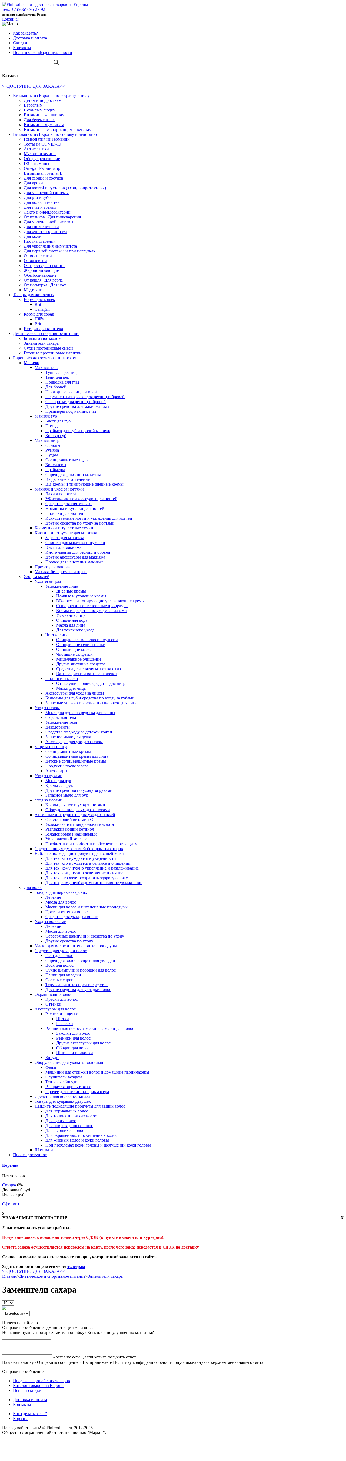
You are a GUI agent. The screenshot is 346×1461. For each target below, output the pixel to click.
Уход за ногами (48, 800)
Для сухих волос (60, 1120)
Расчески (64, 1023)
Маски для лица (71, 688)
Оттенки (53, 1004)
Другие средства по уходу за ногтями (79, 523)
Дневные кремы (71, 591)
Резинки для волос (73, 1038)
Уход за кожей (36, 576)
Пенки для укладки (63, 975)
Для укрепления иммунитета (50, 246)
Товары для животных (33, 294)
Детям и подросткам (42, 100)
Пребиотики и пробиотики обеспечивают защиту (91, 843)
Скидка (9, 1185)
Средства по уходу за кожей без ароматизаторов (79, 848)
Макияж (31, 362)
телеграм (76, 1266)
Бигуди (52, 1057)
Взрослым (33, 105)
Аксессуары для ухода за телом (74, 741)
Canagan (42, 309)
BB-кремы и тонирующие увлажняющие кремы (100, 600)
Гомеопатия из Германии (47, 139)
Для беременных (39, 119)
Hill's (39, 319)
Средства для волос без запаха (62, 1096)
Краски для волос (61, 999)
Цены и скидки (27, 1390)
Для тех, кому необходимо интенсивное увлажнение (93, 882)
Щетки (62, 1018)
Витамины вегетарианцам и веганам (58, 129)
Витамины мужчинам (44, 124)
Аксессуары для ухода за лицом (74, 693)
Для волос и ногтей (42, 202)
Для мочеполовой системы (48, 221)
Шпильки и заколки (74, 1052)
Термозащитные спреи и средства (76, 984)
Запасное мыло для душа (68, 737)
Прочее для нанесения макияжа (74, 562)
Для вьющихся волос (64, 1130)
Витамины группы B (43, 173)
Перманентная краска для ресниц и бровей (85, 396)
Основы (52, 445)
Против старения (39, 241)
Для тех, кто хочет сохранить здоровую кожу (86, 877)
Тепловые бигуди (61, 1082)
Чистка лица (56, 635)
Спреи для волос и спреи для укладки (80, 960)
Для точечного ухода (75, 630)
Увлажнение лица (61, 586)
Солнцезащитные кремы (68, 751)
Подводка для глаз (62, 382)
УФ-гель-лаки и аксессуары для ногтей (81, 498)
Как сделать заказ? (30, 1413)
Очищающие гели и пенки (80, 644)
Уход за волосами (50, 921)
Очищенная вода (71, 620)
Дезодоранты (57, 727)
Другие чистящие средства (81, 664)
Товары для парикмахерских (61, 892)
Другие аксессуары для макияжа (75, 557)
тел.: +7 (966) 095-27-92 (23, 9)
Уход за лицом (48, 581)
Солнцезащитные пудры (68, 460)
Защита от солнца (51, 746)
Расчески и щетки (61, 1014)
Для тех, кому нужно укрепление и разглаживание (92, 868)
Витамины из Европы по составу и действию (55, 134)
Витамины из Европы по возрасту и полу (51, 95)
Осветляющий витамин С (69, 819)
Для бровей (55, 387)
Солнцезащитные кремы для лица (76, 756)
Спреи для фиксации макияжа (73, 474)
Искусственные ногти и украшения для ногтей (88, 518)
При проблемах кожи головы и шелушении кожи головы (98, 1145)
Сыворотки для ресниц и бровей (75, 401)
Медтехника (35, 290)
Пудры (51, 455)
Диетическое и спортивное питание (46, 333)
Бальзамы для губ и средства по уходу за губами (89, 698)
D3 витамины (36, 163)
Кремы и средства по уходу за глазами (91, 610)
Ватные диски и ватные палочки (86, 673)
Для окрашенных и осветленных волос (81, 1135)
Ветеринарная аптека (43, 328)
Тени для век (57, 377)
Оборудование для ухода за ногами (77, 809)
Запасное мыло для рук (66, 795)
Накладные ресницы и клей (71, 392)
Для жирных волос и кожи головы (77, 1140)
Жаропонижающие (41, 270)
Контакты (22, 47)
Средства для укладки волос (71, 916)
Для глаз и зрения (40, 207)
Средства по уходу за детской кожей (78, 732)
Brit (38, 304)
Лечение (53, 897)
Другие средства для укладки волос (78, 989)
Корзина (10, 1165)
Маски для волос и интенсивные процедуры (86, 907)
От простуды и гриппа (44, 265)
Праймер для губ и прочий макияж (77, 430)
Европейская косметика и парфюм (44, 358)
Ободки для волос (72, 1048)
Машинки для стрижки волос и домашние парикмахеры (97, 1072)
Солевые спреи (59, 980)
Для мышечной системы (46, 192)
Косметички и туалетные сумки (64, 528)
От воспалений (38, 255)
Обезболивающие (40, 275)
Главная (9, 1276)
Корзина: (10, 19)
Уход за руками (48, 775)
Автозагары (56, 771)
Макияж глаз (46, 367)
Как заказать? (25, 33)
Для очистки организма (45, 231)
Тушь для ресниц (61, 372)
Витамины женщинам (44, 115)
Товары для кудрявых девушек (63, 1101)
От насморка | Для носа (45, 285)
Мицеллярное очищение (78, 659)
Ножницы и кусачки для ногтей (74, 508)
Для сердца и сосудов (43, 178)
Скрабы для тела (60, 717)
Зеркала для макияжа (64, 537)
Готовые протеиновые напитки (53, 353)
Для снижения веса (41, 226)
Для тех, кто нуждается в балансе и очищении (88, 863)
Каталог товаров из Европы (38, 1385)
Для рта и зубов (38, 197)
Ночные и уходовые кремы (81, 596)
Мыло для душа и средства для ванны (80, 712)
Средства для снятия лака (68, 503)
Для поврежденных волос (69, 1125)
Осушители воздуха (63, 1077)
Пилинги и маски (61, 678)
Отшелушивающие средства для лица (91, 683)
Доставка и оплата (30, 38)
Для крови (33, 183)
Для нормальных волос (66, 1111)
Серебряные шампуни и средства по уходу (84, 936)
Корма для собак (39, 314)
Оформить (11, 1204)
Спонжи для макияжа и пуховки (75, 542)
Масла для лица (70, 625)
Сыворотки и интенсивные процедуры (92, 605)
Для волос (33, 887)
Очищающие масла (74, 649)
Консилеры (55, 464)
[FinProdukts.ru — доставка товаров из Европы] (45, 4)
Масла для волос (60, 902)
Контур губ (55, 435)
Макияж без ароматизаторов (61, 571)
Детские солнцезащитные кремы (75, 761)
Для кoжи (33, 236)
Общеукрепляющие (42, 158)
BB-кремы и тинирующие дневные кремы (84, 484)
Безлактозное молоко (43, 338)
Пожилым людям (39, 110)
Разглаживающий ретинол (69, 829)
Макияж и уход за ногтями (59, 489)
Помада (52, 426)
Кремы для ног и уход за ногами (75, 805)
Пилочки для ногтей (64, 513)
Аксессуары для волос (55, 1009)
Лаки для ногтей (60, 494)
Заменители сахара (41, 343)
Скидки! (21, 42)
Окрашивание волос (53, 994)
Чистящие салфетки (74, 654)
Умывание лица (70, 615)
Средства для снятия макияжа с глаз (89, 669)
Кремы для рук (59, 785)
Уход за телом (47, 707)
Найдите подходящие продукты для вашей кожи (79, 853)
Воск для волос (59, 965)
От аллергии (35, 260)
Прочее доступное (30, 1154)
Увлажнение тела (61, 722)
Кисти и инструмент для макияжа (66, 532)
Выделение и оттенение (67, 479)
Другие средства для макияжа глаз (77, 406)
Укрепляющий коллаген (67, 839)
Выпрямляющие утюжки (68, 1086)
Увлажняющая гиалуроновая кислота (79, 824)
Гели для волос (59, 955)
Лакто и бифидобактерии (47, 212)
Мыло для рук (58, 780)
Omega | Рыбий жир (42, 168)
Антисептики (36, 149)
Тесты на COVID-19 (42, 144)
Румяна (52, 450)
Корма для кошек (39, 299)
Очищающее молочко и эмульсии (87, 639)
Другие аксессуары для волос (83, 1043)
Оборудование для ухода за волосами (69, 1062)
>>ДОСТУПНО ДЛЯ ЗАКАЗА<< (33, 86)
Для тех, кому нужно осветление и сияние (84, 873)
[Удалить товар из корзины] (5, 1213)
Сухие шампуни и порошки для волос (80, 970)
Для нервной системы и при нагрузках (59, 251)
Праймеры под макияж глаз (70, 411)
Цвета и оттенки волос (66, 911)
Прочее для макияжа (53, 566)
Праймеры (55, 469)
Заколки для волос (73, 1033)
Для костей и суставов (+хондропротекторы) (65, 187)
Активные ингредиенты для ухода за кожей (75, 814)
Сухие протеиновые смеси (48, 348)
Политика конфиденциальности (42, 52)
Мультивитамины (40, 153)
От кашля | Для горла (43, 280)
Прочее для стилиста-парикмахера (77, 1091)
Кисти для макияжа (63, 547)
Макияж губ (46, 416)
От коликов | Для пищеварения (52, 217)
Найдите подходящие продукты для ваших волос (80, 1106)
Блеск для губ (58, 421)
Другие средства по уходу (69, 941)
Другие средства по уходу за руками (78, 790)
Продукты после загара (66, 766)
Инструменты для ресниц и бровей (77, 552)
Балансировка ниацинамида (71, 834)
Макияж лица (47, 440)
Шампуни (44, 1150)
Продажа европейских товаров (41, 1380)
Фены (50, 1067)
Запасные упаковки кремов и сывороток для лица (91, 703)
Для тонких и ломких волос (71, 1116)
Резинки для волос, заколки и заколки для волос (89, 1028)
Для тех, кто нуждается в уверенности (80, 858)
